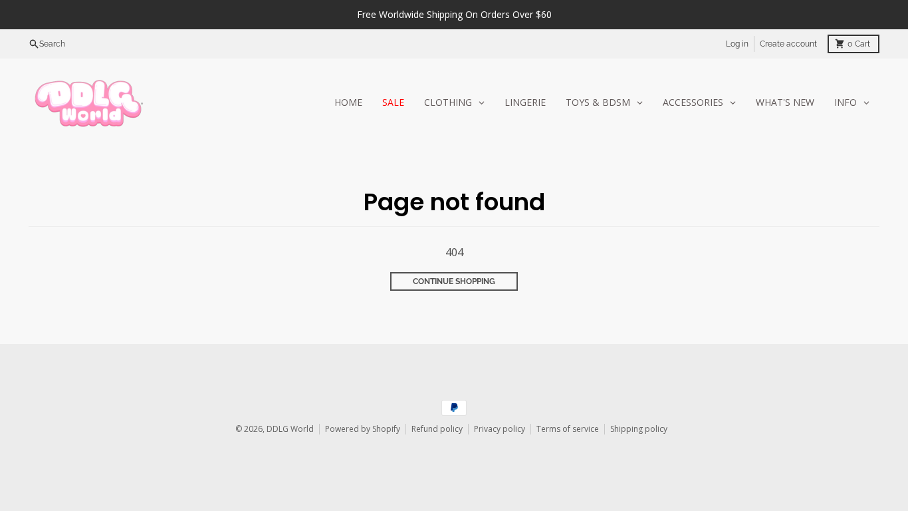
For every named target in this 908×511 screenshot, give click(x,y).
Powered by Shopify (362, 428)
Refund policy (437, 428)
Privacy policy (499, 428)
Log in (737, 44)
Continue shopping (454, 281)
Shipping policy (638, 428)
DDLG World (290, 428)
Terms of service (567, 428)
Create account (788, 44)
